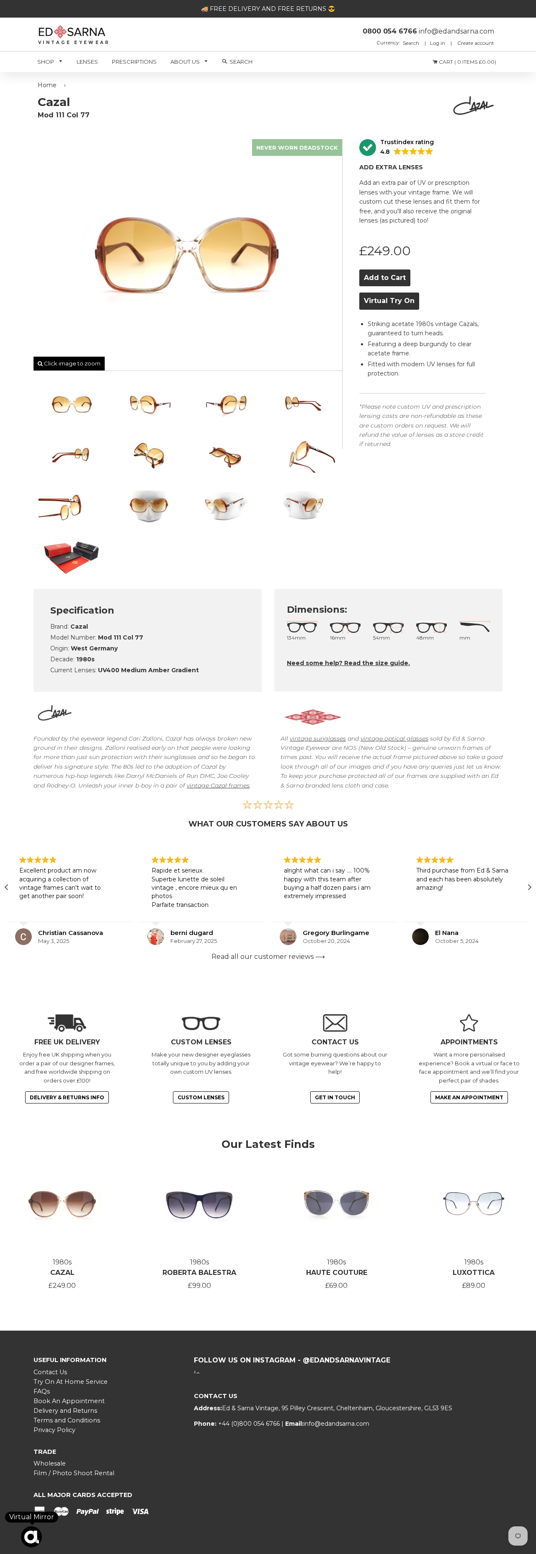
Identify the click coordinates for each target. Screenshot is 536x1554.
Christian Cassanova (70, 933)
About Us (185, 61)
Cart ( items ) (467, 62)
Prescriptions (134, 61)
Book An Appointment (69, 1401)
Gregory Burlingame (336, 933)
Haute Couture (336, 1273)
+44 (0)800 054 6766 (249, 1423)
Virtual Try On (389, 301)
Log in (437, 43)
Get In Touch (335, 1097)
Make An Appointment (469, 1097)
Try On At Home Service (71, 1382)
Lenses (87, 61)
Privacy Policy (54, 1430)
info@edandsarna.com (336, 1423)
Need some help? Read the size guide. (348, 663)
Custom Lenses (201, 1097)
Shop (46, 61)
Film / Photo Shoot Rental (74, 1473)
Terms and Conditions (67, 1420)
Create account (475, 43)
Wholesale (50, 1463)
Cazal (62, 1273)
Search (411, 43)
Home (47, 85)
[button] (396, 147)
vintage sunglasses (318, 738)
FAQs (42, 1391)
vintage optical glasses (394, 738)
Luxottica (474, 1273)
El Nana (447, 933)
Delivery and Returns (65, 1410)
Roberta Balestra (199, 1273)
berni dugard (191, 933)
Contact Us (50, 1372)
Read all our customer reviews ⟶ (268, 957)
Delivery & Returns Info (67, 1097)
